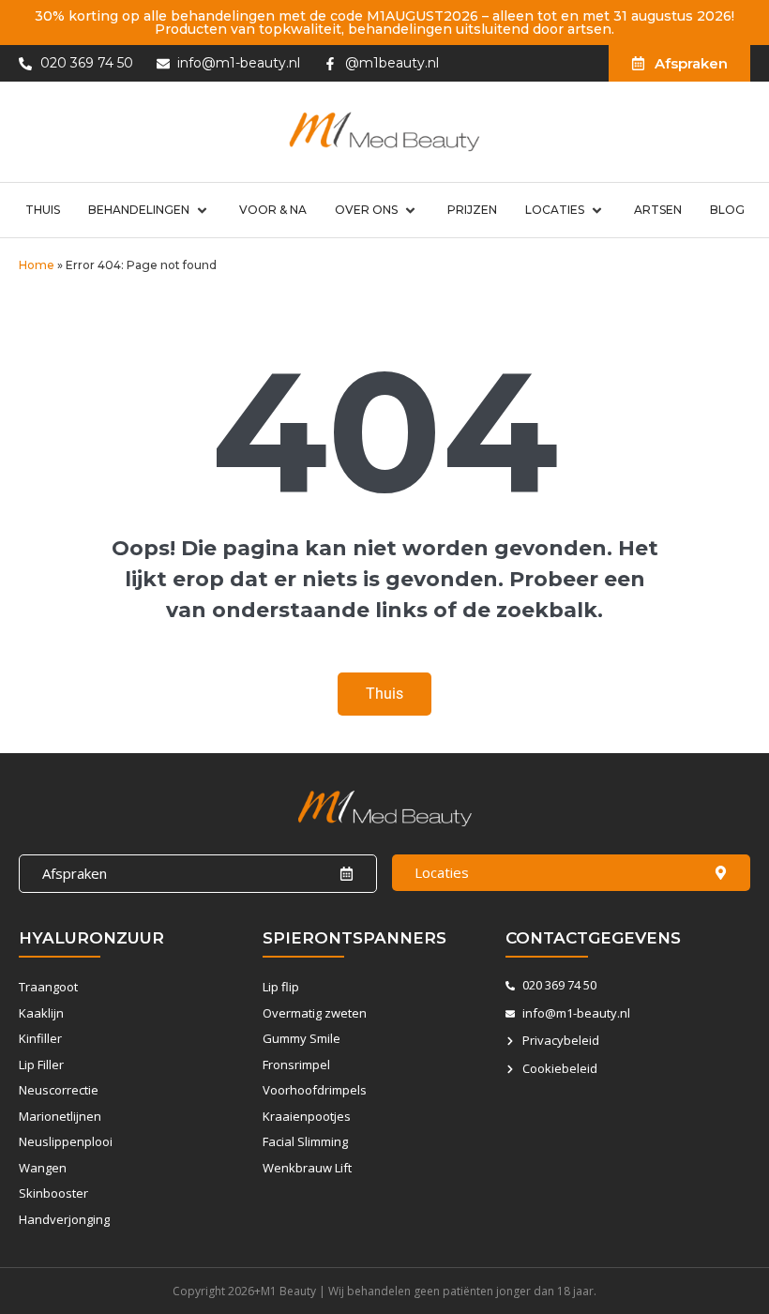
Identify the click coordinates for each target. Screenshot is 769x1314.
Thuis (384, 693)
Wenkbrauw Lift (307, 1167)
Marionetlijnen (60, 1116)
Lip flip (281, 986)
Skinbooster (53, 1193)
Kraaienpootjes (307, 1116)
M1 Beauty (288, 1291)
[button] (149, 210)
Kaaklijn (41, 1012)
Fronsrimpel (296, 1064)
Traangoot (48, 986)
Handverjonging (64, 1219)
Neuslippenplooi (66, 1141)
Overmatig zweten (315, 1012)
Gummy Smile (301, 1038)
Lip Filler (41, 1064)
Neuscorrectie (58, 1089)
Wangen (43, 1167)
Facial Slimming (305, 1141)
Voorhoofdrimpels (315, 1089)
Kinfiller (40, 1038)
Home (36, 265)
